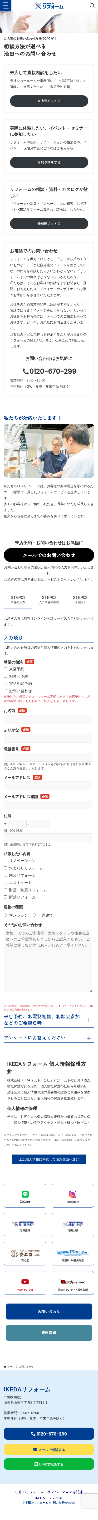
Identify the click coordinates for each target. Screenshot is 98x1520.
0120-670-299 (52, 371)
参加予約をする (49, 162)
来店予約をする (49, 100)
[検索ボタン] (92, 5)
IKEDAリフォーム (27, 1389)
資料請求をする (49, 223)
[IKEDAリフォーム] (49, 5)
